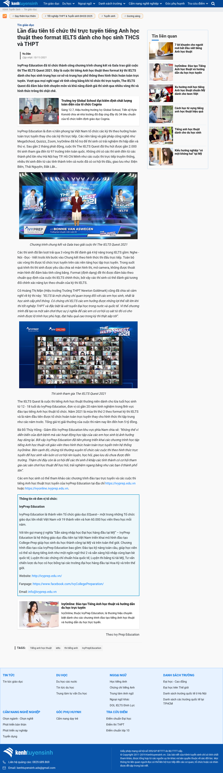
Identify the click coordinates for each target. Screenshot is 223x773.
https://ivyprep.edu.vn (120, 483)
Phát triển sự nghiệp (15, 730)
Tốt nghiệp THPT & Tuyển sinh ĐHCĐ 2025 (69, 16)
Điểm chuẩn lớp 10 (117, 730)
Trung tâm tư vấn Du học (71, 693)
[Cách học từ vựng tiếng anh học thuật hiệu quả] (177, 113)
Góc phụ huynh (175, 3)
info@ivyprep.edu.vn (42, 592)
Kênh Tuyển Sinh (11, 9)
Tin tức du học (65, 687)
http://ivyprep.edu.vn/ (47, 576)
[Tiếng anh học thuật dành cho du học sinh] (177, 134)
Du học (66, 3)
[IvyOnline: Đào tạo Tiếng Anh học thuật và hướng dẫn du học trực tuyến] (177, 71)
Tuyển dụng (10, 736)
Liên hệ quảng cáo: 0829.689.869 (28, 762)
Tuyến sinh (109, 16)
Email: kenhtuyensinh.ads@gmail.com (31, 768)
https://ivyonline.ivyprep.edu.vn (46, 488)
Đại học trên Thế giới (176, 687)
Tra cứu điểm (196, 3)
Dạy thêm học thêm (25, 16)
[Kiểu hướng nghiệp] (177, 155)
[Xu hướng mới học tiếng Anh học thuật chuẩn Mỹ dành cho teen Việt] (177, 92)
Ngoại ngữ (85, 3)
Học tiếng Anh (118, 681)
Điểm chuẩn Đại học (118, 718)
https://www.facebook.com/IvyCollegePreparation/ (68, 584)
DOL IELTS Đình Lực (122, 705)
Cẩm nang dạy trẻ (67, 718)
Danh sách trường (110, 3)
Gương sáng (133, 16)
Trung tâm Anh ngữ (122, 693)
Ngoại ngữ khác (119, 699)
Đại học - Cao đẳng (175, 681)
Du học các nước (66, 681)
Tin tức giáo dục (13, 681)
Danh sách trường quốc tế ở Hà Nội (184, 693)
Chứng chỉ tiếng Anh (122, 687)
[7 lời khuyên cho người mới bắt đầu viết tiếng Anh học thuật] (177, 51)
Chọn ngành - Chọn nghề (18, 718)
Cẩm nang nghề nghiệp (144, 3)
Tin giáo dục (51, 3)
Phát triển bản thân (14, 724)
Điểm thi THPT (115, 724)
